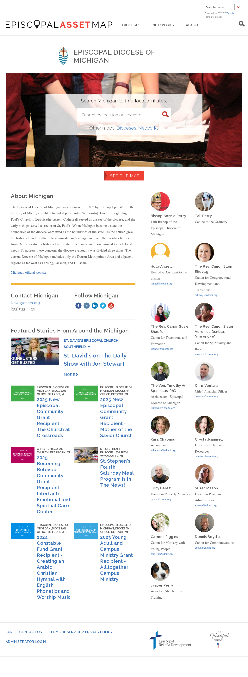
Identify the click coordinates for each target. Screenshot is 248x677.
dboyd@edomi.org (205, 547)
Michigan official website (28, 272)
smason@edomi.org (206, 505)
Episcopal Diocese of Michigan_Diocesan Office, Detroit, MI (53, 391)
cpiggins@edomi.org (162, 554)
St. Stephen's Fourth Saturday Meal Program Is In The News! (117, 473)
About (192, 25)
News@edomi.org (25, 303)
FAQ (9, 632)
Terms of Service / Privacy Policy (81, 632)
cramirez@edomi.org (206, 456)
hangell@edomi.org (161, 283)
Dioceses (131, 25)
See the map (125, 175)
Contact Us (30, 632)
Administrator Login (26, 642)
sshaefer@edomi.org (162, 349)
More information (219, 16)
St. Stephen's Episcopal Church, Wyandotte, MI (114, 452)
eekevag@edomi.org (206, 295)
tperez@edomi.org (161, 499)
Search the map (242, 24)
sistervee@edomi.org (206, 354)
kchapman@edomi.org (163, 450)
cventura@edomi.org (206, 396)
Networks (163, 25)
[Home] (59, 24)
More (69, 375)
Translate (231, 13)
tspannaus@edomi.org (163, 408)
